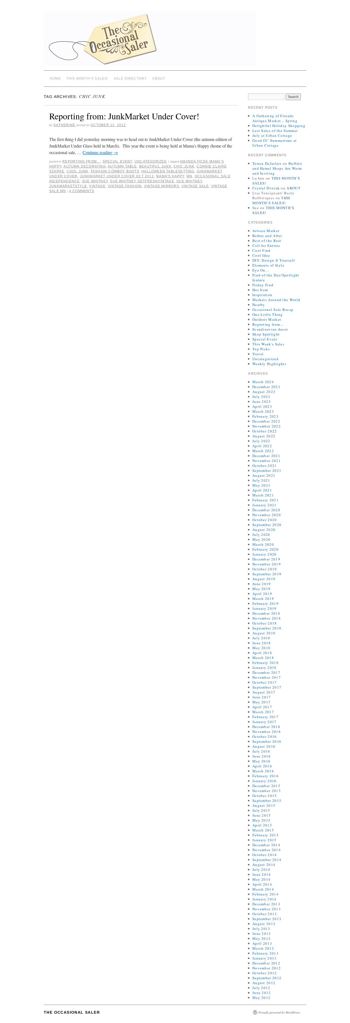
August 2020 (263, 529)
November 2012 (266, 968)
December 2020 (266, 509)
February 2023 (265, 416)
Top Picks (261, 348)
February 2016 (265, 775)
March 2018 (263, 657)
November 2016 (266, 731)
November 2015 (266, 790)
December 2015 (266, 785)
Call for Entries (266, 245)
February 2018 (265, 662)
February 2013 (265, 953)
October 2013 (264, 913)
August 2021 (263, 475)
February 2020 (265, 549)
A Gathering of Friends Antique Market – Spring (275, 118)
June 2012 (261, 992)
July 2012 (261, 987)
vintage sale (195, 186)
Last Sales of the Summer (275, 130)
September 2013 (266, 918)
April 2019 (262, 593)
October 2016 (264, 736)
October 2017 (264, 682)
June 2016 (261, 756)
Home (55, 78)
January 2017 (264, 721)
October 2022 (264, 431)
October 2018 (264, 623)
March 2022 (263, 450)
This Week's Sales (268, 344)
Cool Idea (261, 255)
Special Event (117, 161)
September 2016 (266, 741)
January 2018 (264, 667)
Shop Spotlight (266, 334)
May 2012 (261, 997)
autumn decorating (84, 166)
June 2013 (261, 933)
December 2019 (266, 559)
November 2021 (266, 460)
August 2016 (263, 746)
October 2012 (264, 972)
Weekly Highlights (269, 363)
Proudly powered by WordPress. (279, 1012)
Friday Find (262, 284)
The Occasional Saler (72, 1012)
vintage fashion (125, 186)
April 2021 (262, 490)
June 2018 (261, 642)
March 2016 (263, 770)
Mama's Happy (170, 176)
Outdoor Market (266, 319)
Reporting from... (81, 161)
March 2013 (263, 948)
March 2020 (263, 544)
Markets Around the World (276, 299)
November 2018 (266, 618)
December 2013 (266, 903)
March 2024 (263, 381)
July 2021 (261, 480)
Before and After (267, 235)
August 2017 (263, 692)
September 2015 (266, 800)
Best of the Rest (266, 240)
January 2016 (264, 780)
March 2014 (263, 889)
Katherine (64, 125)
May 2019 (261, 588)
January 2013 (264, 958)
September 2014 (266, 859)
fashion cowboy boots (115, 171)
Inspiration (262, 294)
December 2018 (266, 613)
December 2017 (266, 672)
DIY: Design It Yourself (273, 260)
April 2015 (262, 825)
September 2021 (266, 470)
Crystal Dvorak (266, 188)
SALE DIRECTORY (130, 78)
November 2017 (266, 677)
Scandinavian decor (270, 329)
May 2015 (261, 820)
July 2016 (261, 751)
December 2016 (266, 726)
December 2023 (266, 386)
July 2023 (261, 396)
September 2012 (266, 977)
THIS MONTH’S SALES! (87, 78)
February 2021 (265, 500)
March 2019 (263, 598)
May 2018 (261, 647)
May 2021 (261, 485)
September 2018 (266, 628)
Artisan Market (265, 230)
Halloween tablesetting (167, 171)
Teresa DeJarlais (267, 163)
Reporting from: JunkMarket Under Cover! (124, 116)
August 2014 (263, 864)
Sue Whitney (95, 181)
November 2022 (266, 426)
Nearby (258, 304)
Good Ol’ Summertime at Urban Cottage (274, 143)
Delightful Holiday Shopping (278, 125)
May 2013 (261, 938)
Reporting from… (268, 324)
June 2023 (261, 401)
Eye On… (260, 270)
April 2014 (262, 884)
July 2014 (261, 869)
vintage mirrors (161, 186)
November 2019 (266, 564)
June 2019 (261, 583)
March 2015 (263, 830)
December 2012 (266, 963)
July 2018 (261, 637)
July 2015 (261, 810)
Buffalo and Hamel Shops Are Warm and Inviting (277, 168)
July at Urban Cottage (272, 135)
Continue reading (100, 152)
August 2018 (263, 633)
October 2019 (264, 569)
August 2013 (263, 923)
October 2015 (264, 795)
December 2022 (266, 421)
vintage (97, 186)
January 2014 (264, 899)
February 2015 (265, 835)
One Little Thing (267, 314)
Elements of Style (268, 265)
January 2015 (264, 839)
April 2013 (262, 943)
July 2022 (261, 440)
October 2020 (264, 519)
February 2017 (265, 716)
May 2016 (261, 761)
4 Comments (81, 191)
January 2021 (264, 504)
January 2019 (264, 608)
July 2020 (261, 534)
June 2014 (261, 874)
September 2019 (266, 573)
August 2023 (263, 391)
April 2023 (262, 406)
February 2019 (265, 603)
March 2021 (263, 495)
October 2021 (264, 465)
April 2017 (262, 706)
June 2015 (261, 815)
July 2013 (261, 928)
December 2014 (266, 844)
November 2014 (266, 849)
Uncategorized (151, 161)
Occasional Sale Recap (272, 309)
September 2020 (266, 524)
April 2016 (262, 766)
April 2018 (262, 652)
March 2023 (263, 411)
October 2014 (264, 854)
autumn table (122, 166)
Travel (258, 353)
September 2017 (266, 687)
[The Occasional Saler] (175, 40)
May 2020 (261, 539)
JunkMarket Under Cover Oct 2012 (117, 176)
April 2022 (262, 445)
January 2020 (264, 554)
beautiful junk (155, 166)
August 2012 (263, 982)
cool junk (78, 171)
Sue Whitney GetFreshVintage (142, 181)
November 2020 (266, 514)
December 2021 (266, 455)
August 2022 (263, 436)
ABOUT (158, 78)
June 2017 (261, 697)
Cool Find (261, 250)
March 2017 (263, 711)
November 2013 (266, 908)
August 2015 (263, 805)
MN (189, 176)
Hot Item (260, 289)
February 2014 (265, 894)
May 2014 (261, 879)
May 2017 (261, 702)
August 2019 (263, 578)
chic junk (184, 166)
